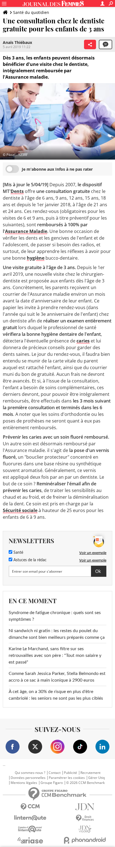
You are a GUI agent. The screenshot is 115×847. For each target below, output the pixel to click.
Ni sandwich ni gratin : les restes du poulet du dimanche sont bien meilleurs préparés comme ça (57, 634)
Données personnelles (28, 778)
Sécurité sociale (20, 510)
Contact (55, 773)
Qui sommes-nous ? (30, 773)
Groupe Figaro (51, 783)
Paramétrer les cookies (67, 778)
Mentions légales (24, 783)
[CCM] (30, 806)
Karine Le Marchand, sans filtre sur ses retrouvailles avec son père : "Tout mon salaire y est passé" (55, 655)
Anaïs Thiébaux (17, 42)
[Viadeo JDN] (85, 829)
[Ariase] (30, 840)
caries (83, 341)
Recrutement (90, 773)
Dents (17, 191)
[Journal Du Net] (85, 806)
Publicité (70, 773)
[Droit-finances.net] (85, 818)
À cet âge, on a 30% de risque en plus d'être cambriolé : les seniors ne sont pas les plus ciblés (56, 695)
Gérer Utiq (96, 778)
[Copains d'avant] (30, 829)
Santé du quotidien (31, 12)
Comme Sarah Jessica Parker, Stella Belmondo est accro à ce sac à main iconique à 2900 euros (57, 676)
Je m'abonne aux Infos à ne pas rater (57, 169)
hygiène (35, 258)
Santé (17, 553)
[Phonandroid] (85, 840)
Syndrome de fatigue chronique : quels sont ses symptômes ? (55, 616)
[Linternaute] (30, 818)
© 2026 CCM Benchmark (85, 783)
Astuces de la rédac (29, 560)
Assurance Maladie (26, 231)
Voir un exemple (92, 552)
